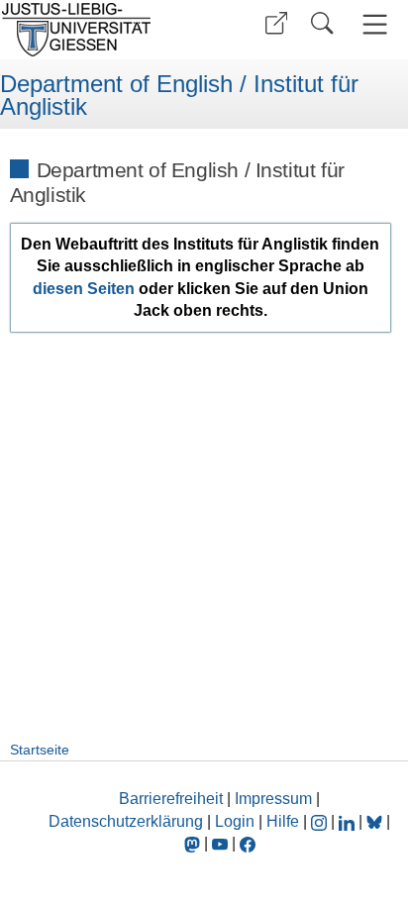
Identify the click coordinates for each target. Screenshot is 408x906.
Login (236, 821)
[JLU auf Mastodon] (194, 843)
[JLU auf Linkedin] (348, 821)
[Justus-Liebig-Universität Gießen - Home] (99, 29)
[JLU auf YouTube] (220, 843)
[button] (276, 23)
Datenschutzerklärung (126, 821)
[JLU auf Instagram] (321, 821)
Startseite (39, 749)
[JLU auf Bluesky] (376, 821)
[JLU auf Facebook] (247, 843)
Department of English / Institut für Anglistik (179, 95)
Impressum (273, 798)
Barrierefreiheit (171, 798)
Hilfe (282, 821)
